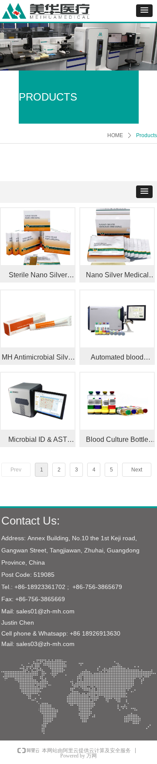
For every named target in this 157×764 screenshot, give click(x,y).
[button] (144, 10)
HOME (115, 135)
